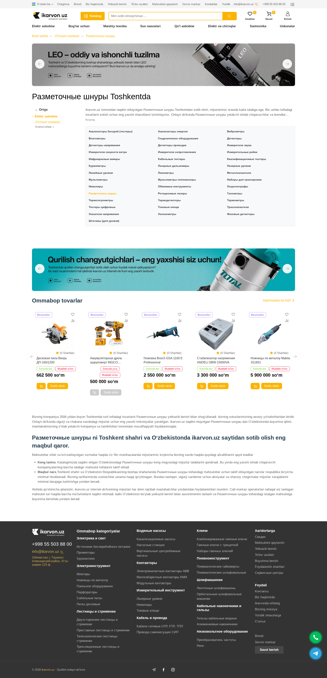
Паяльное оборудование (95, 586)
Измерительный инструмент (161, 590)
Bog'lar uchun (79, 26)
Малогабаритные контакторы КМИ (162, 577)
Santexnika (258, 26)
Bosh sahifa (40, 36)
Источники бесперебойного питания (103, 546)
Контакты (262, 591)
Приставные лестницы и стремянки (103, 630)
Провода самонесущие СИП (157, 632)
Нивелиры (144, 605)
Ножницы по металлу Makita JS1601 (270, 360)
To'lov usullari (264, 555)
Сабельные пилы (89, 598)
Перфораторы (87, 592)
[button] (39, 64)
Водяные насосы (151, 531)
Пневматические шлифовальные (221, 572)
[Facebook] (163, 669)
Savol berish (269, 650)
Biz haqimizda (265, 597)
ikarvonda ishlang (267, 603)
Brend (259, 636)
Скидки (260, 537)
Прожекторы (86, 552)
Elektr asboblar (43, 26)
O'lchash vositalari (67, 36)
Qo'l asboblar (184, 26)
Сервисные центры (269, 573)
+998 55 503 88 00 (52, 544)
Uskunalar (287, 26)
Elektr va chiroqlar (222, 26)
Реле (200, 646)
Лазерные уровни (149, 598)
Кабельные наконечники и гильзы (219, 608)
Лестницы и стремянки (96, 611)
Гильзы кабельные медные (217, 618)
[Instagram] (173, 669)
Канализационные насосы (156, 539)
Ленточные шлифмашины (216, 588)
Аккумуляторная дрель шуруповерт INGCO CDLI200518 (106, 361)
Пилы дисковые (88, 604)
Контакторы (147, 563)
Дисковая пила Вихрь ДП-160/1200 (52, 360)
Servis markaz (265, 642)
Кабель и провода (152, 618)
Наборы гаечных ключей (215, 551)
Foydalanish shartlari (269, 567)
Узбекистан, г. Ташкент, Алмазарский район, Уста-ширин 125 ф (50, 561)
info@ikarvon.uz (45, 551)
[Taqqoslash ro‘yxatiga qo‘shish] (72, 320)
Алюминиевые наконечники (217, 624)
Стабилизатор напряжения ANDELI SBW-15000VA (216, 360)
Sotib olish (57, 386)
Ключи (202, 531)
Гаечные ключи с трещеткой (217, 545)
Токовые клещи (148, 610)
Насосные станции (151, 545)
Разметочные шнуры (100, 36)
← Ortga (41, 109)
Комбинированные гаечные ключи (222, 539)
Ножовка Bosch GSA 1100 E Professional (163, 360)
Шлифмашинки (210, 580)
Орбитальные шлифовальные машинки (219, 596)
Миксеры (83, 574)
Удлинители (86, 558)
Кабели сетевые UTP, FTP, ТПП (160, 626)
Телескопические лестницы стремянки (97, 639)
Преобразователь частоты (216, 640)
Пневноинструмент (213, 558)
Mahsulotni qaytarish (269, 543)
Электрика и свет (91, 538)
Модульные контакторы (154, 583)
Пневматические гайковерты (218, 566)
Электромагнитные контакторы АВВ (163, 571)
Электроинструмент (94, 566)
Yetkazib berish (265, 549)
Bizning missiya (266, 609)
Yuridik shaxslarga (268, 615)
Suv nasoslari (150, 26)
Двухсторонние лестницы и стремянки (97, 622)
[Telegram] (154, 669)
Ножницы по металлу (92, 580)
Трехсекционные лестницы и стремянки (98, 649)
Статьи (260, 621)
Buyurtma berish (266, 561)
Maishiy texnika (115, 26)
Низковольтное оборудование (222, 631)
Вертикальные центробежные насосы (158, 553)
